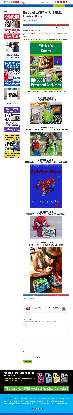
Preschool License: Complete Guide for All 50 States (12, 102)
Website (25, 352)
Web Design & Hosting (55, 413)
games (26, 299)
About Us (36, 413)
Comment (25, 324)
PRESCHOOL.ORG (18, 404)
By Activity (28, 298)
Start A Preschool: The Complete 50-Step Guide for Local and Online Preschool (12, 55)
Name (25, 340)
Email (24, 346)
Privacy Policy (48, 413)
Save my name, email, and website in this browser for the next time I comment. (44, 358)
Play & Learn (33, 298)
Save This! (58, 24)
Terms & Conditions (41, 413)
